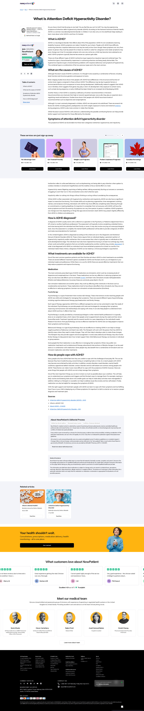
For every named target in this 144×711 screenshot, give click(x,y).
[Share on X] (24, 73)
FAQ (97, 663)
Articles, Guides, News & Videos (86, 659)
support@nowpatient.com (68, 687)
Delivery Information (100, 674)
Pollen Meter (52, 665)
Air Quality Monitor (54, 663)
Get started (47, 545)
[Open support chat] (122, 707)
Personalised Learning (70, 671)
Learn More (32, 169)
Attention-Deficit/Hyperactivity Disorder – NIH (65, 409)
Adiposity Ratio (53, 671)
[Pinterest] (30, 683)
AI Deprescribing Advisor (55, 660)
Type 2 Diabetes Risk (54, 669)
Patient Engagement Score (55, 661)
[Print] (21, 73)
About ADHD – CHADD (57, 406)
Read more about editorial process (62, 446)
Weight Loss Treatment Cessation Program (40, 662)
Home (21, 9)
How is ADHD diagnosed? (30, 99)
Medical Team (98, 661)
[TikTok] (34, 683)
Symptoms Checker (54, 658)
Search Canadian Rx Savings (26, 668)
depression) (118, 244)
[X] (20, 683)
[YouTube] (37, 683)
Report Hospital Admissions (71, 663)
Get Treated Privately (39, 658)
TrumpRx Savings (23, 670)
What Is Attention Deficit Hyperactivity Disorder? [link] (42, 9)
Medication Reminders (70, 658)
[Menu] (122, 3)
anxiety (83, 278)
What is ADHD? (27, 86)
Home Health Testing (39, 665)
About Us (98, 658)
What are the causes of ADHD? (32, 90)
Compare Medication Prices (25, 658)
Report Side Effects (69, 665)
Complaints (98, 665)
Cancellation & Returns (100, 676)
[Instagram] (24, 683)
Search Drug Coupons (24, 660)
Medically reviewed (31, 28)
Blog (26, 9)
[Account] (118, 3)
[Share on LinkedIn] (31, 73)
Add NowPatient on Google (33, 35)
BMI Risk (52, 667)
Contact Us (98, 672)
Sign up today (28, 64)
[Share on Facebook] (28, 73)
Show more (26, 102)
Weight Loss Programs (40, 660)
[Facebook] (27, 683)
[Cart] (113, 3)
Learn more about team (72, 642)
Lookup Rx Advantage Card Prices (25, 665)
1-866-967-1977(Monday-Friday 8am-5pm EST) (75, 684)
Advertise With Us (99, 667)
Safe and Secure (99, 671)
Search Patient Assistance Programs (25, 662)
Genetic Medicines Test (39, 666)
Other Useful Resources (70, 675)
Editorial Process (99, 669)
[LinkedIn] (40, 683)
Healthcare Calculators (70, 673)
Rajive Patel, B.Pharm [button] (32, 31)
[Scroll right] (122, 135)
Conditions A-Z (84, 661)
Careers (97, 660)
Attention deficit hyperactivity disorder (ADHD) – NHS (68, 400)
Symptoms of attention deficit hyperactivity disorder (31, 94)
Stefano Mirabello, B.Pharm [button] (34, 28)
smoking (118, 106)
